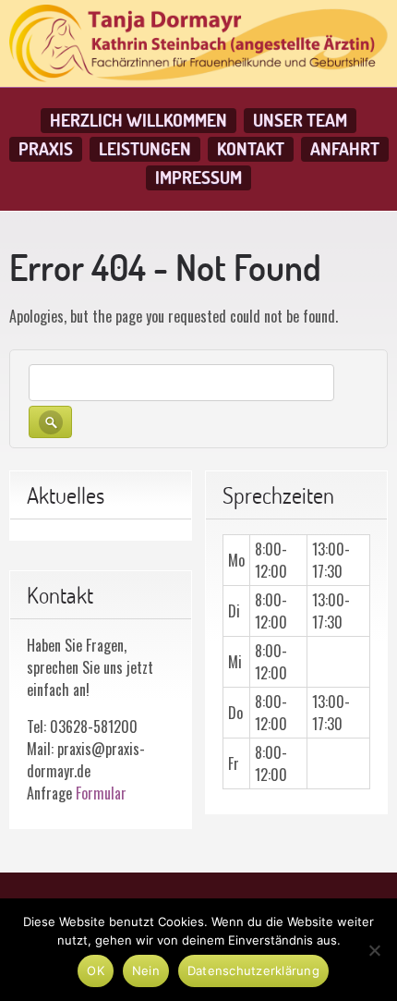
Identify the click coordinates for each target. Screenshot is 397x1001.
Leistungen (145, 149)
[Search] (50, 422)
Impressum (198, 177)
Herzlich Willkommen (138, 120)
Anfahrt (344, 149)
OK (95, 970)
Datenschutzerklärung (253, 970)
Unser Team (300, 120)
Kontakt (250, 149)
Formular (101, 793)
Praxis (45, 149)
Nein (146, 970)
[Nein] (374, 950)
